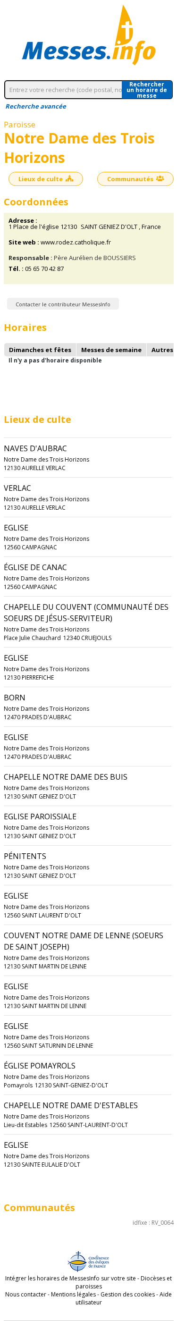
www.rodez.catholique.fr (76, 242)
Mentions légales (73, 1294)
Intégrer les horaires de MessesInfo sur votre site (70, 1278)
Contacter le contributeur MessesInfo (63, 304)
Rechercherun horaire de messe (146, 90)
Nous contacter (25, 1294)
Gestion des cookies (128, 1294)
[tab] (40, 349)
